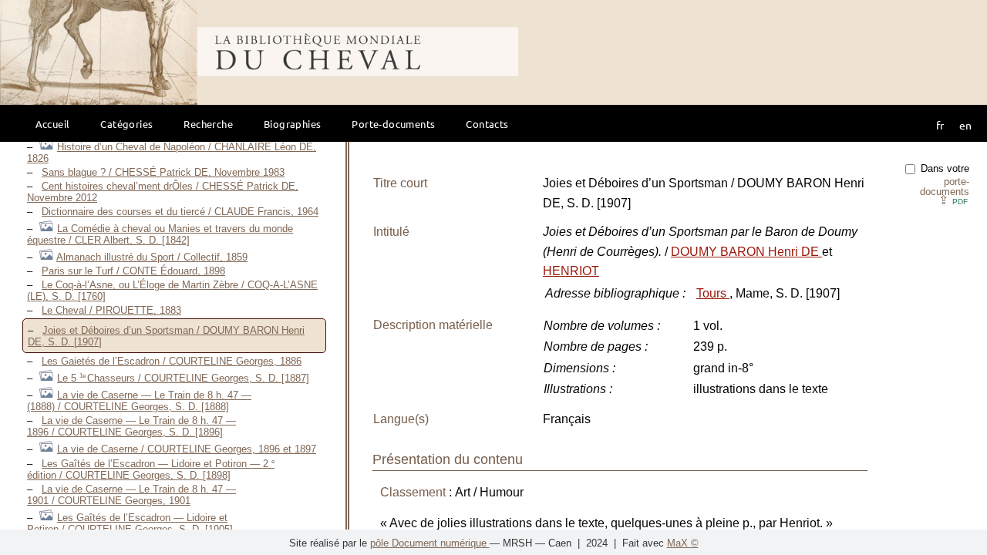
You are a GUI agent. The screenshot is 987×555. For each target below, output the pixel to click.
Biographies (292, 123)
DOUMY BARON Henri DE (746, 251)
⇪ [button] (953, 200)
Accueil (52, 123)
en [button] (965, 125)
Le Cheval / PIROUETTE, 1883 (111, 310)
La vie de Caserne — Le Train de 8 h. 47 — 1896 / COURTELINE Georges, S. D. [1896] (131, 426)
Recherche (208, 123)
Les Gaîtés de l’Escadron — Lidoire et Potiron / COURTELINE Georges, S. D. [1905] (130, 523)
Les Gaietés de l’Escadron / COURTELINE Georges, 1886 (171, 361)
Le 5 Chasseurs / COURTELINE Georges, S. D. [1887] (183, 378)
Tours (712, 293)
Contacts (487, 123)
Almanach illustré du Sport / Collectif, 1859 (152, 257)
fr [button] (940, 125)
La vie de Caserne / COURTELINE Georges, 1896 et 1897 (186, 449)
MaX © (683, 543)
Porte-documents (393, 123)
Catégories (126, 123)
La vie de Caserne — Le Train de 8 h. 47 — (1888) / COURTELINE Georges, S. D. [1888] (139, 400)
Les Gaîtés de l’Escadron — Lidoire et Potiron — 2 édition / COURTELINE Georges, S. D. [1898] (151, 469)
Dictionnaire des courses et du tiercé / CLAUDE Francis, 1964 (180, 211)
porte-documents (944, 186)
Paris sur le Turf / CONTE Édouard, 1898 (133, 271)
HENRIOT (571, 271)
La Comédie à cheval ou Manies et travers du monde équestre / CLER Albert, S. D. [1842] (160, 234)
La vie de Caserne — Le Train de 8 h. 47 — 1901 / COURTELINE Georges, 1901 (131, 494)
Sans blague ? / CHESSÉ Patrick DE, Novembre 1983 (163, 172)
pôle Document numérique (430, 543)
